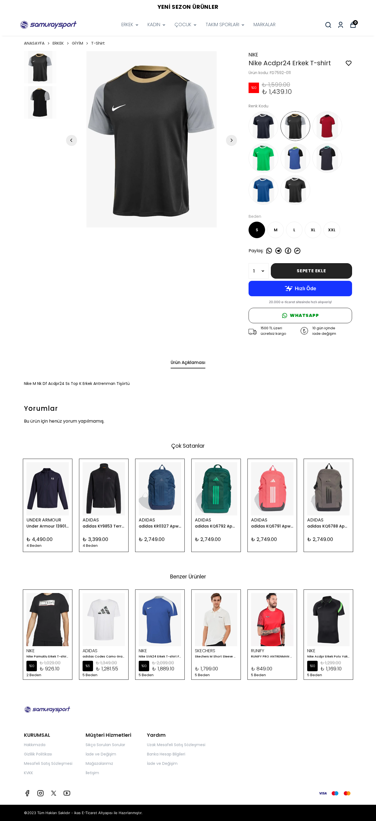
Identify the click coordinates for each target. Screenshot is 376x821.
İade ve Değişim (101, 754)
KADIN (154, 24)
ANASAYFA (34, 43)
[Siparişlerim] (340, 24)
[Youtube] (67, 793)
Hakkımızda (34, 744)
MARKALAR (265, 24)
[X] (53, 793)
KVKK (28, 773)
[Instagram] (40, 793)
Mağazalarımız (99, 763)
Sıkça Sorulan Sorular (105, 744)
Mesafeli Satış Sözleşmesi (48, 763)
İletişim (92, 773)
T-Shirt (98, 43)
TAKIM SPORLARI (222, 24)
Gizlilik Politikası (38, 754)
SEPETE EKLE (311, 271)
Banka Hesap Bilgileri (166, 754)
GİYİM (77, 43)
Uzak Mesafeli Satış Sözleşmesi (176, 744)
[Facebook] (27, 793)
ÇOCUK (183, 24)
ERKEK (127, 24)
